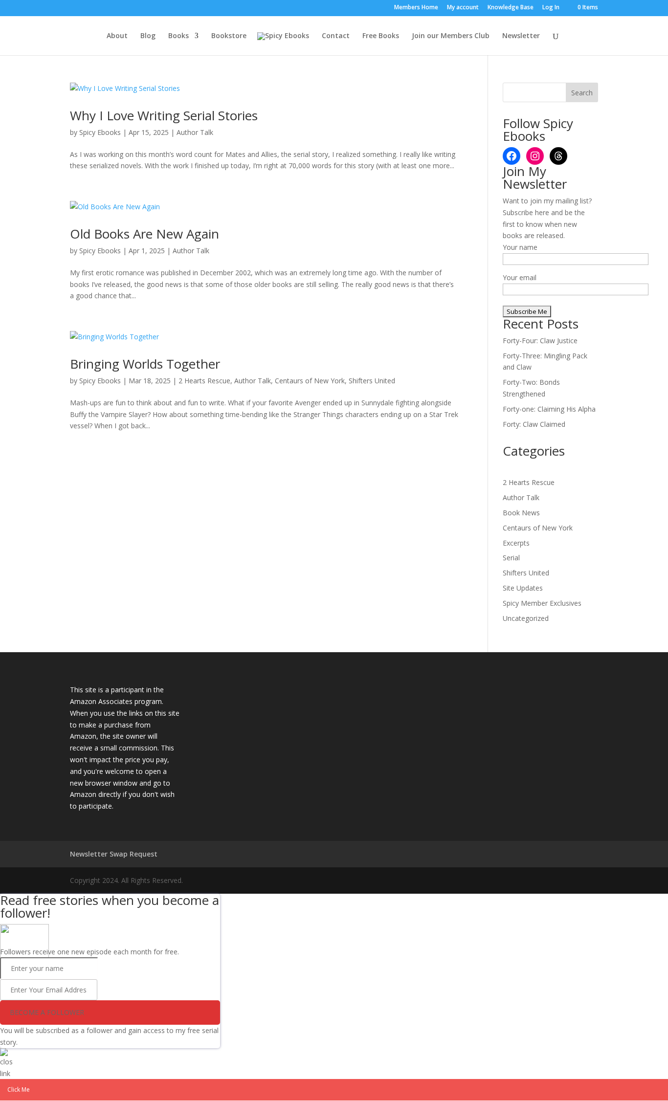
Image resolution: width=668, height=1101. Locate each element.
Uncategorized (526, 618)
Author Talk (195, 132)
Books (178, 36)
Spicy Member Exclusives (542, 603)
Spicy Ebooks (100, 132)
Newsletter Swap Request (113, 854)
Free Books (380, 36)
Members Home (416, 7)
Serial (511, 557)
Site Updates (523, 588)
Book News (521, 512)
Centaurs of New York (310, 380)
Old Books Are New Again (144, 233)
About (117, 36)
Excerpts (516, 543)
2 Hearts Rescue (204, 380)
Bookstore (228, 36)
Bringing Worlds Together (145, 364)
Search (582, 92)
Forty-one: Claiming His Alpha (549, 409)
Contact (336, 36)
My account (463, 7)
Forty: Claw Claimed (534, 424)
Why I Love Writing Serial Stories (164, 115)
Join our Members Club (451, 36)
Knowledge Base (511, 7)
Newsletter (521, 36)
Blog (148, 36)
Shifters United (372, 380)
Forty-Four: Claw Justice (540, 340)
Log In (550, 7)
